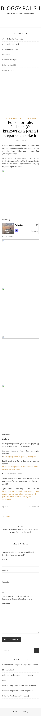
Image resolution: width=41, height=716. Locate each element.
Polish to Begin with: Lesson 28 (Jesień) (17, 690)
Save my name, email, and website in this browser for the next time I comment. (18, 597)
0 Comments (34, 507)
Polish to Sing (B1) (9, 65)
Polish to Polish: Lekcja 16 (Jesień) (15, 696)
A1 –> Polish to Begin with (12, 39)
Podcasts (6, 54)
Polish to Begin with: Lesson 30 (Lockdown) (19, 685)
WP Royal (26, 712)
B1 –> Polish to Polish (10, 44)
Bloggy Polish (20, 8)
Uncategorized (8, 70)
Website (5, 582)
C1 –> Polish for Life (10, 49)
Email (5, 571)
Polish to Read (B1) (9, 60)
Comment (6, 603)
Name (5, 559)
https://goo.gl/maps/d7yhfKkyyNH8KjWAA (19, 456)
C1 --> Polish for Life (15, 119)
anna (6, 507)
